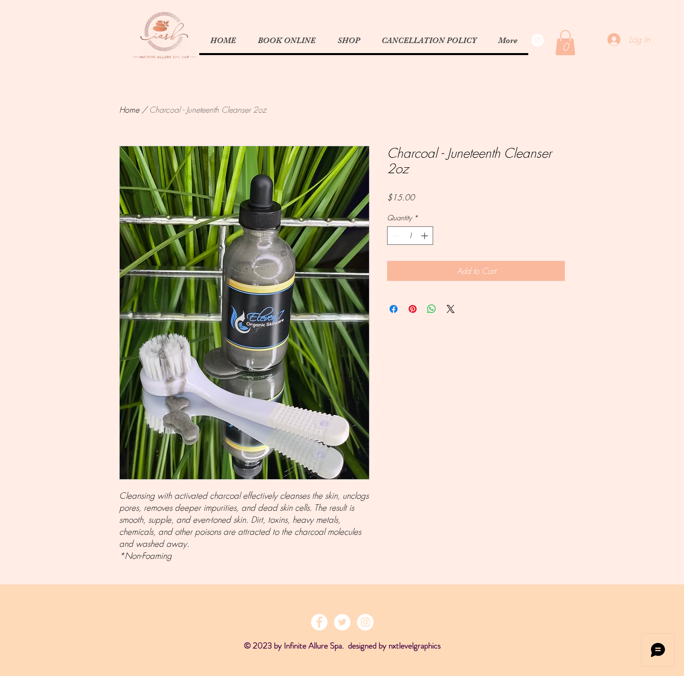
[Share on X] (451, 309)
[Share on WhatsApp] (432, 309)
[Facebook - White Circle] (319, 622)
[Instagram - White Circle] (537, 40)
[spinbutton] (410, 235)
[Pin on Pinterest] (413, 309)
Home (129, 109)
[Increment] (425, 235)
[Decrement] (395, 235)
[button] (565, 42)
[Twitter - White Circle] (342, 622)
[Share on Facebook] (394, 309)
